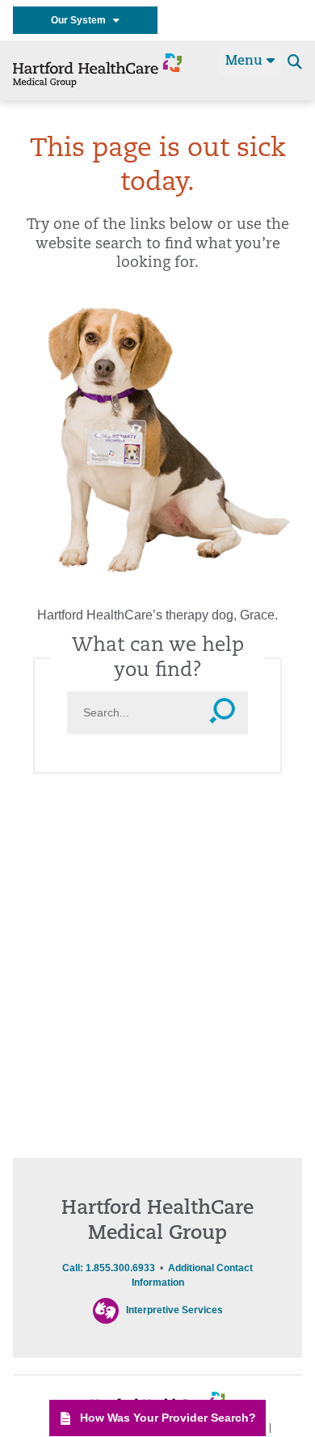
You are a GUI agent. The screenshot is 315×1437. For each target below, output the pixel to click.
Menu (246, 61)
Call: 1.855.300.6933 (108, 1268)
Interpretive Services (174, 1310)
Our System (82, 20)
